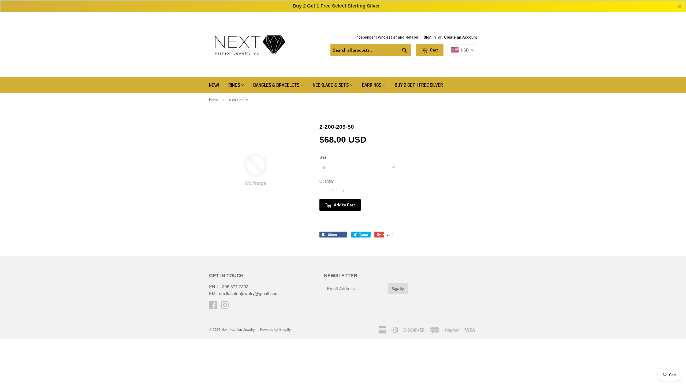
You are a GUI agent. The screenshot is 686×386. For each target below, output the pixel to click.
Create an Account (460, 37)
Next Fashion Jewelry (238, 329)
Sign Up (398, 288)
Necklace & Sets (331, 85)
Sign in (430, 37)
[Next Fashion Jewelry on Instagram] (225, 306)
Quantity (326, 181)
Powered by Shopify (275, 329)
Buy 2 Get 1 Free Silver (419, 85)
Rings (234, 85)
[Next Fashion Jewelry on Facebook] (213, 306)
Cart (433, 50)
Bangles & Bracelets (276, 85)
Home (213, 99)
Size (323, 157)
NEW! (214, 85)
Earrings (372, 85)
